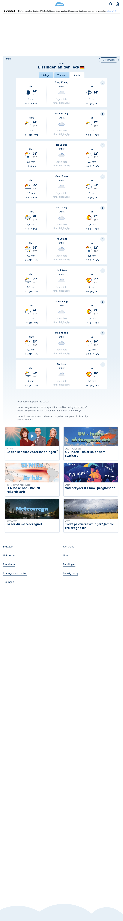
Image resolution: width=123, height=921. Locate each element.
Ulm (65, 555)
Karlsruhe (68, 546)
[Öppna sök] (110, 4)
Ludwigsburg (70, 573)
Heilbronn (9, 555)
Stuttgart (8, 546)
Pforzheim (9, 564)
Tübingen (8, 582)
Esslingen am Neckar (15, 573)
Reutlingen (69, 564)
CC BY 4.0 (79, 407)
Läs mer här (112, 11)
